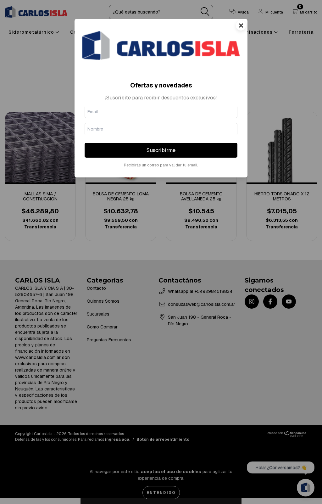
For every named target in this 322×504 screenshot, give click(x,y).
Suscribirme (161, 150)
